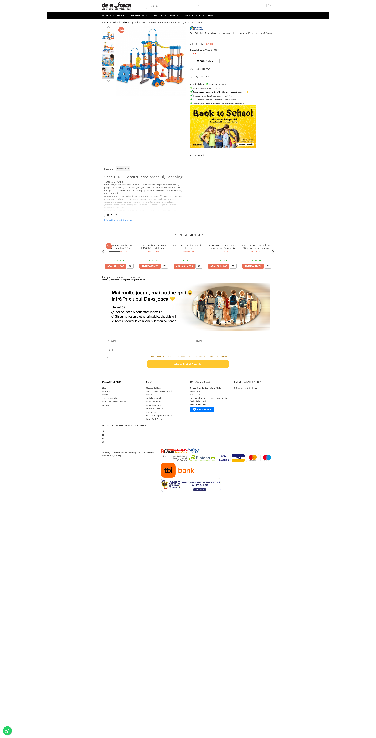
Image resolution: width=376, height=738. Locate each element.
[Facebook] (103, 431)
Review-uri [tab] (123, 168)
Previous (108, 27)
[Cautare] (197, 6)
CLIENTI (150, 381)
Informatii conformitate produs (118, 220)
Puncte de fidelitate (154, 408)
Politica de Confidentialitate (114, 401)
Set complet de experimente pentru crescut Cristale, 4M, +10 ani (222, 246)
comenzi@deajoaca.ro (248, 388)
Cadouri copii (137, 15)
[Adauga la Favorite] (130, 266)
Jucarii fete (129, 279)
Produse (107, 15)
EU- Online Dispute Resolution (159, 415)
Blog (220, 15)
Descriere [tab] (108, 169)
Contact (105, 405)
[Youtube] (103, 435)
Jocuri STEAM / (139, 22)
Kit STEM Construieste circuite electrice (188, 246)
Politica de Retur (153, 401)
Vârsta (121, 15)
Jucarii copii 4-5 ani (117, 279)
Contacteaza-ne (204, 409)
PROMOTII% (209, 15)
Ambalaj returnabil (154, 398)
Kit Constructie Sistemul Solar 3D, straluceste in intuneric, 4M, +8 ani (256, 246)
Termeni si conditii (110, 398)
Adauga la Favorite (200, 76)
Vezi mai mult (111, 215)
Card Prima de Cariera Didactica (159, 391)
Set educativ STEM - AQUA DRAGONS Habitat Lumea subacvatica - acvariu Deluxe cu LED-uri (153, 246)
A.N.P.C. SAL (151, 412)
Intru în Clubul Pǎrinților (188, 364)
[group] (151, 61)
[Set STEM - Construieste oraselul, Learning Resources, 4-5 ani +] (151, 61)
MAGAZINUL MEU (111, 381)
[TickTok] (103, 438)
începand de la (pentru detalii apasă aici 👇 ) (221, 92)
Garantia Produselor (155, 405)
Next (108, 80)
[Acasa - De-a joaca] (116, 6)
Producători (191, 15)
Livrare (105, 394)
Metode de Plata (153, 388)
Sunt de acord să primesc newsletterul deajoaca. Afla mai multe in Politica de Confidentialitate (189, 356)
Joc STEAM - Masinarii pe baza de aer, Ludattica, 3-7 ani (119, 246)
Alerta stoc (206, 60)
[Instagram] (103, 442)
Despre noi (106, 391)
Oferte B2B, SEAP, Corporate (165, 15)
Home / (106, 22)
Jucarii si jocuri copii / (121, 22)
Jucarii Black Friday (154, 419)
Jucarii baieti (139, 279)
